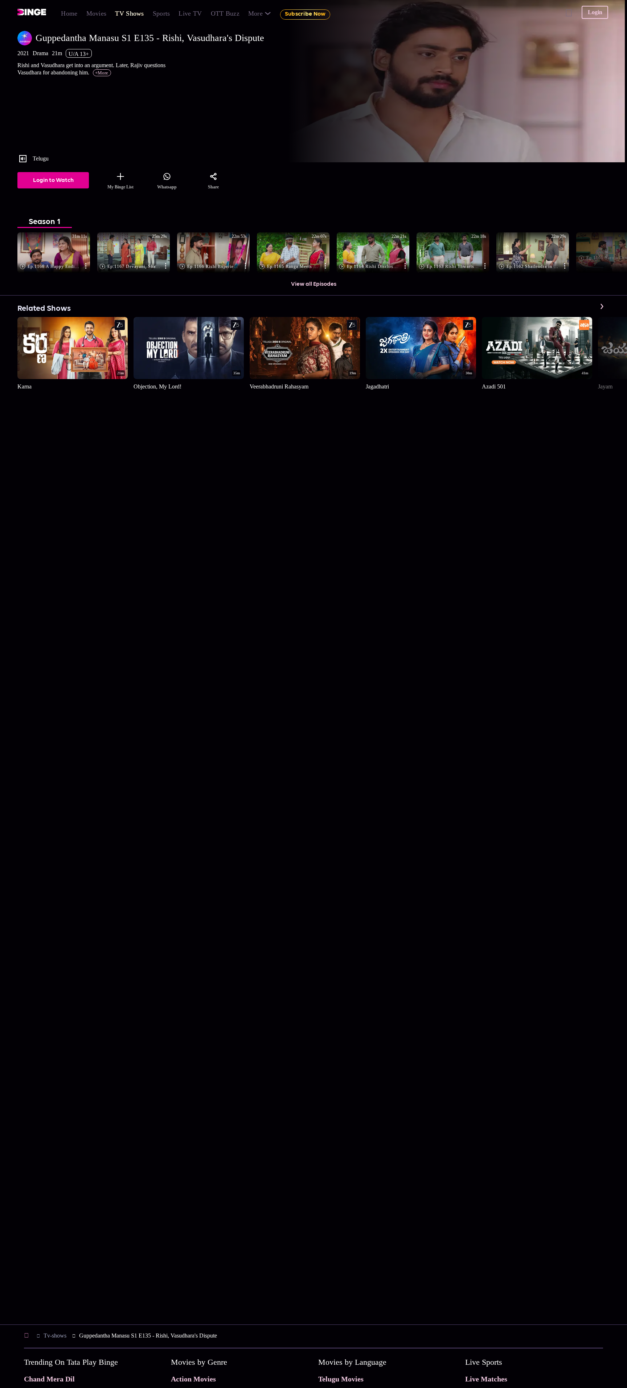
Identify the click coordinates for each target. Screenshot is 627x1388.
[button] (57, 253)
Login (595, 12)
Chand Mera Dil (49, 1379)
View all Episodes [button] (313, 284)
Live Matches (486, 1379)
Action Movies (193, 1379)
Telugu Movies (341, 1379)
